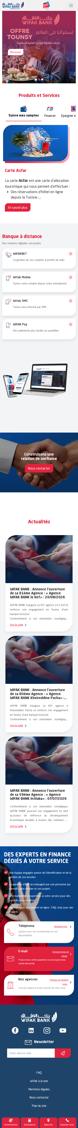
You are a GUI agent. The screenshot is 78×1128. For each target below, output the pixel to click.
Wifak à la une (39, 1081)
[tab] (24, 111)
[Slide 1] (39, 79)
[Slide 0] (36, 79)
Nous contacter (39, 468)
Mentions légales (39, 1089)
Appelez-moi (60, 926)
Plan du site (39, 1106)
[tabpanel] (39, 169)
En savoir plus (17, 207)
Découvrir (15, 52)
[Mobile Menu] (71, 5)
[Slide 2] (42, 79)
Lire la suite (16, 624)
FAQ (39, 1072)
